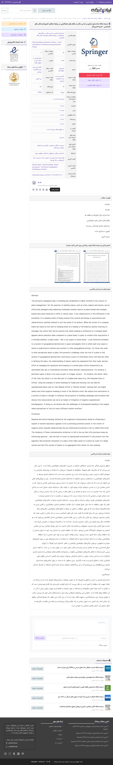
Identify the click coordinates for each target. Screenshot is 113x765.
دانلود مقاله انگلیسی (93, 85)
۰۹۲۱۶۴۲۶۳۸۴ (12, 747)
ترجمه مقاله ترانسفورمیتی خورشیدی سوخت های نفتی (85, 677)
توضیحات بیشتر (37, 669)
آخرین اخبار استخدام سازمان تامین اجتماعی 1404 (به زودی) (89, 741)
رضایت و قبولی (57, 731)
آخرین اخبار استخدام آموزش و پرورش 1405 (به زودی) (91, 745)
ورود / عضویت (78, 2)
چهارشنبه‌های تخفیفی (55, 726)
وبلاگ (60, 735)
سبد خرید (45, 10)
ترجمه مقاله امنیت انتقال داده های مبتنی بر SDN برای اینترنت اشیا (80, 667)
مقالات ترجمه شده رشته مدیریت (92, 18)
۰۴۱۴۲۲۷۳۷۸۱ (13, 743)
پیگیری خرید (90, 2)
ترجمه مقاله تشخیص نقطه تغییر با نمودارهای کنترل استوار (83, 687)
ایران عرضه (107, 18)
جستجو (4, 10)
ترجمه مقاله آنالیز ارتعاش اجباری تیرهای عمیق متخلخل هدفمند (81, 706)
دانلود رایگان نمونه (93, 80)
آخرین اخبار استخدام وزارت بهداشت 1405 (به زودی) (91, 733)
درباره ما (59, 739)
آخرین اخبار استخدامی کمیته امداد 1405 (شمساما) (92, 737)
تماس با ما (58, 743)
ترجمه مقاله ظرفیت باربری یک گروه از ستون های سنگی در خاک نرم (81, 697)
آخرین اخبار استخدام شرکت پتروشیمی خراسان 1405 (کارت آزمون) (90, 727)
